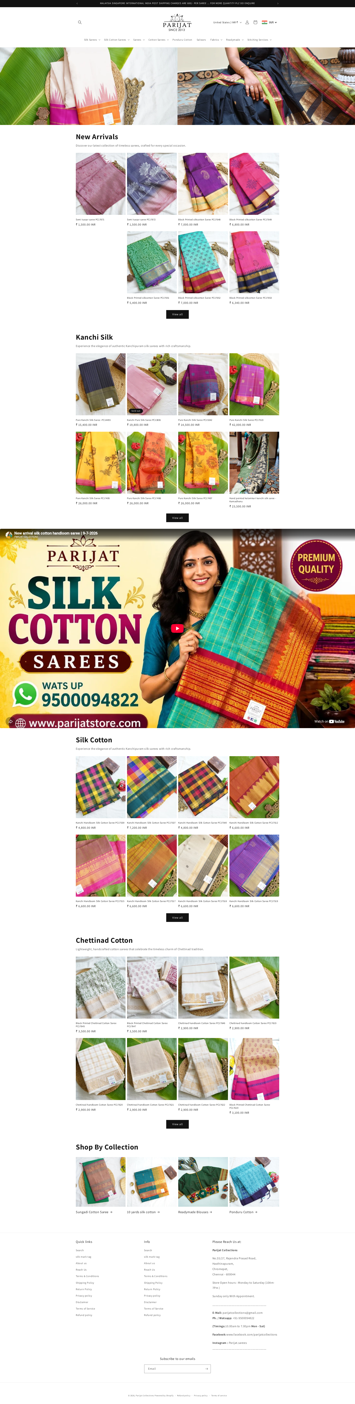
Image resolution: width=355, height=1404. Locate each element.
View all (177, 314)
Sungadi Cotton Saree (92, 1212)
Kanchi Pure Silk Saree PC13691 (144, 420)
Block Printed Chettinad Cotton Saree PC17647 (147, 1025)
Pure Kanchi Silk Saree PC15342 (195, 420)
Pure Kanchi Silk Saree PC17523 (246, 420)
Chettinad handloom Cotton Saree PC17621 (150, 1104)
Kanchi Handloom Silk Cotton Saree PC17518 (202, 901)
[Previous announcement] (77, 3)
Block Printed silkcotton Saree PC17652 (199, 297)
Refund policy (84, 1315)
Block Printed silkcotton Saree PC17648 (199, 219)
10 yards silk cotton (141, 1212)
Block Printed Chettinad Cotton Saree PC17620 (249, 1106)
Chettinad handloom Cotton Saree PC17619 (252, 1023)
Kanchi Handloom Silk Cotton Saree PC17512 (253, 822)
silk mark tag (83, 1256)
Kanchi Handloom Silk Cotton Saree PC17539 (100, 822)
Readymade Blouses (193, 1212)
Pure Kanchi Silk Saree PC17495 (93, 498)
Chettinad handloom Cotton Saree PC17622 (201, 1104)
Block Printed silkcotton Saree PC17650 (97, 297)
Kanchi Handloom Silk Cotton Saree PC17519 (253, 901)
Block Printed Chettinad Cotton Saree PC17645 (96, 1025)
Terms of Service (85, 1308)
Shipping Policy (85, 1282)
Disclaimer (82, 1302)
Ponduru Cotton (241, 1212)
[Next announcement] (278, 3)
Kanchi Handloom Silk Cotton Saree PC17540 (202, 822)
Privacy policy (84, 1295)
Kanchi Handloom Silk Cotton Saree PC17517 (151, 901)
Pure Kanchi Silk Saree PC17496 (144, 498)
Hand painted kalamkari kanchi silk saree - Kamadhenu (252, 500)
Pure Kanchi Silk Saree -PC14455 (93, 420)
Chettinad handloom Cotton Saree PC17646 (201, 1023)
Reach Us (81, 1269)
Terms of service (219, 1395)
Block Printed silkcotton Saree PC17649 (250, 219)
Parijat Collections (145, 1395)
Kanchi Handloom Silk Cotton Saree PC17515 (100, 901)
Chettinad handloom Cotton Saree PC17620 (99, 1104)
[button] (80, 22)
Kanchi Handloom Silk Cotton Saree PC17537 (151, 822)
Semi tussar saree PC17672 (141, 219)
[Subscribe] (206, 1369)
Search (80, 1250)
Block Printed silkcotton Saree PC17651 (148, 297)
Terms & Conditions (87, 1276)
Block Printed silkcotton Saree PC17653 (250, 297)
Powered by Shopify (164, 1395)
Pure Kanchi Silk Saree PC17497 (195, 498)
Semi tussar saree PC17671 (90, 219)
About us (81, 1263)
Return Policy (84, 1289)
